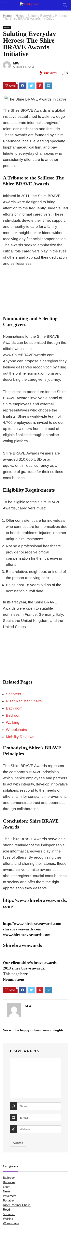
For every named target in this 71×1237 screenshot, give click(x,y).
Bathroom (14, 708)
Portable (8, 1200)
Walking (12, 722)
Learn (6, 1186)
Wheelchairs (16, 730)
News (19, 16)
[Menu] (4, 5)
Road (6, 1209)
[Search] (65, 5)
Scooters (13, 694)
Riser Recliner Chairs (24, 701)
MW (16, 63)
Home (7, 16)
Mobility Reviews (20, 737)
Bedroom (13, 715)
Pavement (9, 1196)
